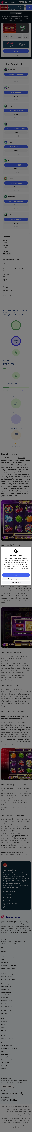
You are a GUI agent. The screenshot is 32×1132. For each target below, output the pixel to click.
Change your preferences (16, 579)
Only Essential (16, 582)
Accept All (16, 575)
